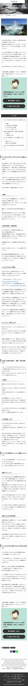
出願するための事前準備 (10, 143)
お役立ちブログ (22, 676)
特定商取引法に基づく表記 (12, 681)
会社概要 (23, 680)
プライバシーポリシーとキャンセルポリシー (11, 680)
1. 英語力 (7, 133)
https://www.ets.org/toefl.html (10, 281)
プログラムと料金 (6, 676)
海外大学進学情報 (6, 647)
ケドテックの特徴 (13, 674)
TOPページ (7, 674)
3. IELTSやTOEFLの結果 (10, 127)
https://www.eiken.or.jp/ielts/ (18, 285)
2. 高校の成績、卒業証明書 (11, 125)
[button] (11, 651)
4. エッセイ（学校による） (11, 129)
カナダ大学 (13, 647)
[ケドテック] (14, 1)
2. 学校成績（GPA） (9, 135)
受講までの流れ (20, 674)
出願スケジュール (9, 141)
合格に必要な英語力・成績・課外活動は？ (14, 131)
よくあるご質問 (13, 676)
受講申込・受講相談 (17, 678)
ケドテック (19, 74)
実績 (18, 676)
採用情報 (19, 681)
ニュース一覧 (9, 678)
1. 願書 (6, 123)
